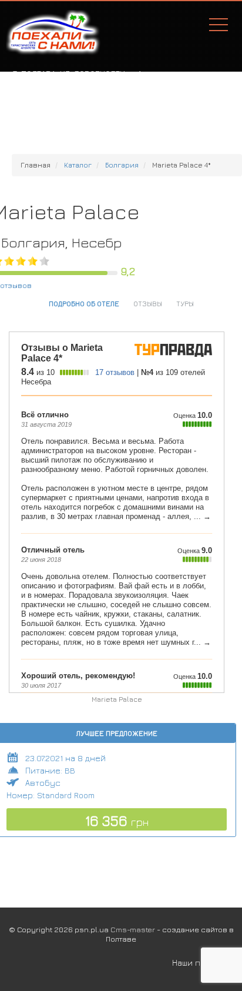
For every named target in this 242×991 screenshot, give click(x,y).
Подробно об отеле (84, 303)
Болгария (122, 164)
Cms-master (132, 929)
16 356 (117, 820)
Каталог (78, 164)
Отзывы (147, 303)
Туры (185, 303)
